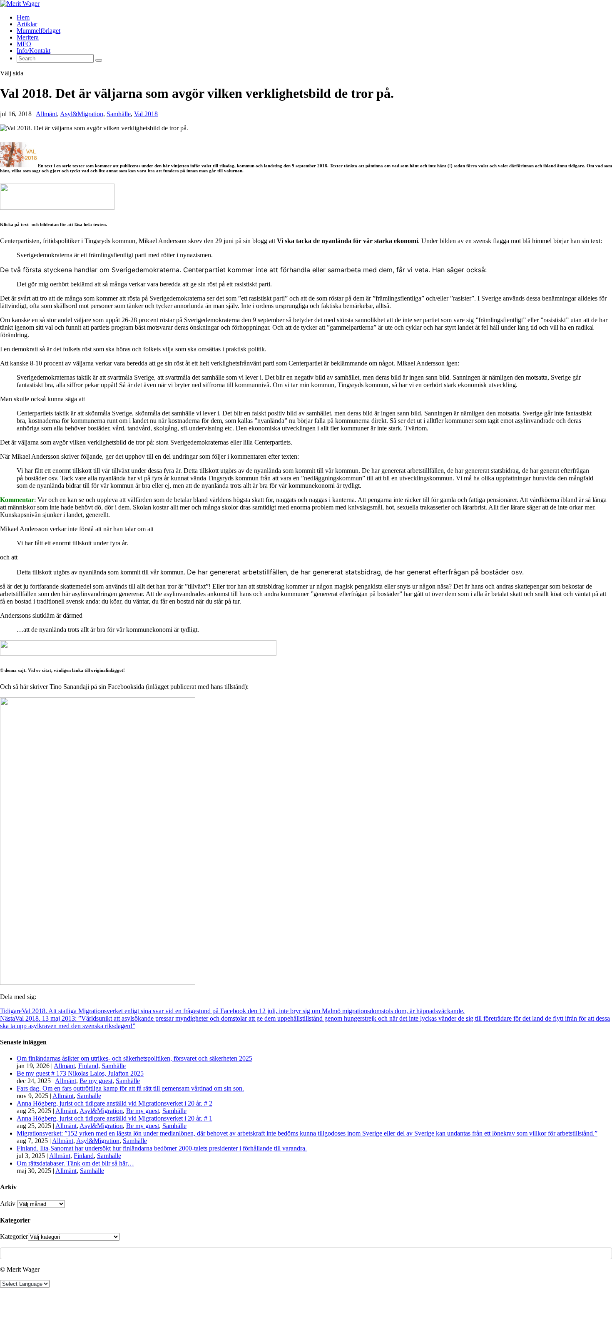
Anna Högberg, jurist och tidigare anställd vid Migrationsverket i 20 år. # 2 (114, 1103)
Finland (88, 1065)
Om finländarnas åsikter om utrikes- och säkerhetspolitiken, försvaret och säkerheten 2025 (134, 1058)
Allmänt (46, 113)
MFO (24, 43)
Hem (23, 17)
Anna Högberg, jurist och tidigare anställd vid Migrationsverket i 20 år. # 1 (114, 1118)
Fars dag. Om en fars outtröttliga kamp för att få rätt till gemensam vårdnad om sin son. (130, 1088)
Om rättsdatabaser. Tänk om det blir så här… (75, 1163)
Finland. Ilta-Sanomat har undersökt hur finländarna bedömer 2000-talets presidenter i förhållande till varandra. (162, 1148)
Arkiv (7, 1203)
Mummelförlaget (38, 30)
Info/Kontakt (33, 50)
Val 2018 (146, 113)
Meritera (28, 37)
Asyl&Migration (81, 113)
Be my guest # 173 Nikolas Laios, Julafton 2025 (80, 1073)
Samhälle (119, 113)
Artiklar (27, 23)
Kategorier (14, 1236)
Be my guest (96, 1080)
